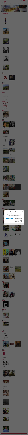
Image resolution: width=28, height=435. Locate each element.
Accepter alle (9, 218)
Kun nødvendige (18, 218)
